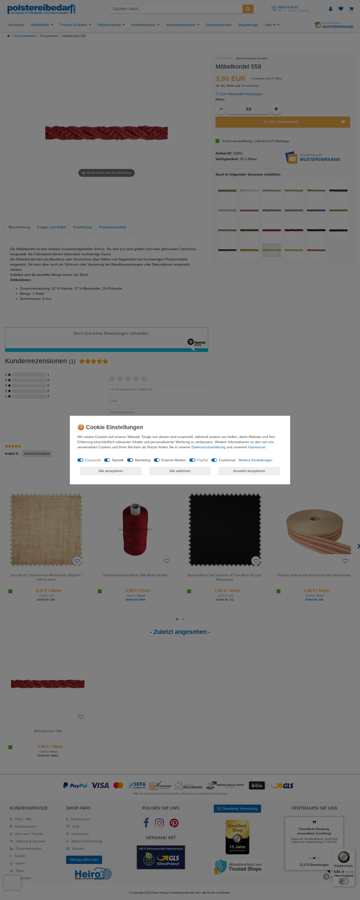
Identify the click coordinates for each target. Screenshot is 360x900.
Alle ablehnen (180, 471)
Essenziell (93, 460)
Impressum (256, 447)
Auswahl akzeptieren (249, 471)
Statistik (118, 460)
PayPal (202, 460)
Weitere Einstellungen (255, 460)
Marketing (142, 460)
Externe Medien (173, 460)
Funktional (227, 460)
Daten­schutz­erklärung (209, 447)
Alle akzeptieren (110, 471)
